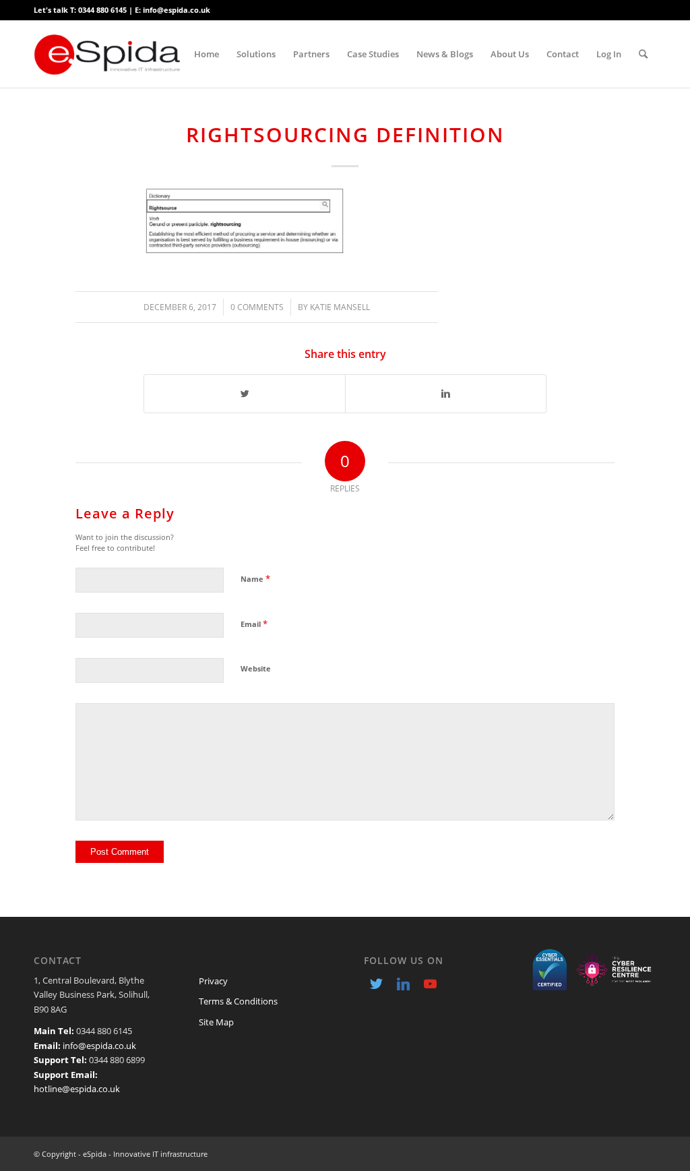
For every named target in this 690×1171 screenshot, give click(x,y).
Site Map (216, 1022)
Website (256, 668)
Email (254, 624)
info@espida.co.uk (99, 1046)
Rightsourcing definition (345, 134)
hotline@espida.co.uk (77, 1089)
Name (255, 578)
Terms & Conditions (238, 1001)
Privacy (213, 981)
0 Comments (257, 307)
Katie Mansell (340, 307)
